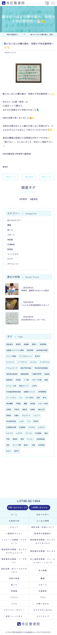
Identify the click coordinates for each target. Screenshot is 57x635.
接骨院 (8, 415)
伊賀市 (16, 410)
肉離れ (16, 415)
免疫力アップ (24, 386)
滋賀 (38, 398)
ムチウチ (19, 433)
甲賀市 (35, 421)
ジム (20, 398)
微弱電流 (9, 344)
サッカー (30, 439)
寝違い (26, 445)
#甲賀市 (23, 199)
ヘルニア (36, 415)
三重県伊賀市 (36, 374)
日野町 (32, 410)
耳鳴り (34, 344)
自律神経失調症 (42, 350)
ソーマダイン (22, 362)
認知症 (18, 380)
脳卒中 (16, 451)
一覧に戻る (28, 177)
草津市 (37, 356)
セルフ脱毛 (29, 398)
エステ (10, 259)
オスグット (26, 415)
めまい (8, 451)
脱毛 (44, 398)
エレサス (33, 362)
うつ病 (26, 380)
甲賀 (8, 439)
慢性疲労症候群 (11, 374)
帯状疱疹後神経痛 (41, 368)
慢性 (8, 445)
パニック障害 (11, 356)
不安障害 (38, 433)
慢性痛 (32, 404)
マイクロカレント (25, 356)
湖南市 (24, 410)
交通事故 (11, 244)
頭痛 (46, 380)
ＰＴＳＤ (28, 433)
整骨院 (5, 167)
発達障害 (43, 344)
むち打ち (32, 427)
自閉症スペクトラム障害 (15, 350)
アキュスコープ (11, 368)
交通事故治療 (11, 427)
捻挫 (33, 445)
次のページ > (47, 177)
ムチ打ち (41, 427)
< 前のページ (10, 177)
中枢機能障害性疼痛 (13, 392)
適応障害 (30, 350)
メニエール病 (11, 386)
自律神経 (41, 445)
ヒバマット (10, 362)
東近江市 (41, 410)
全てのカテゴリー (14, 220)
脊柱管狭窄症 (11, 421)
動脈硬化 (9, 380)
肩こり (10, 230)
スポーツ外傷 (36, 380)
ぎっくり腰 (17, 445)
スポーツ (11, 235)
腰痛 (9, 225)
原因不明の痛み (26, 368)
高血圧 (47, 374)
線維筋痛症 (25, 374)
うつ (28, 421)
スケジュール (12, 264)
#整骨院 (34, 199)
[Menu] (53, 3)
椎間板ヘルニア (29, 392)
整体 (46, 433)
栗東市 (18, 344)
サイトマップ (42, 616)
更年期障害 (42, 392)
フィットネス (12, 254)
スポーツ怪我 (43, 404)
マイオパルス (44, 362)
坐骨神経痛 (41, 439)
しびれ (21, 421)
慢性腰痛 (9, 404)
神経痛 (10, 240)
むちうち (9, 433)
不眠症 (18, 404)
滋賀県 (8, 410)
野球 (22, 439)
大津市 (34, 386)
